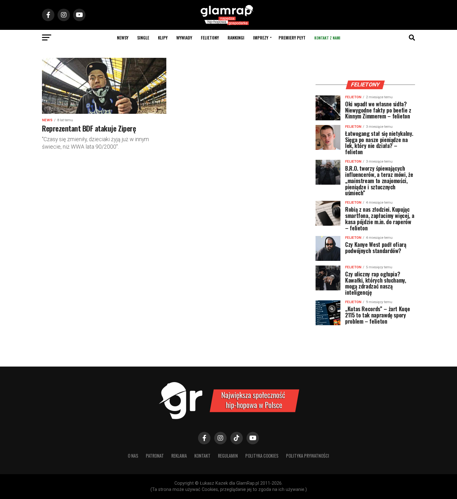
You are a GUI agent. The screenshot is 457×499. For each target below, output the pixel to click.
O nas (133, 455)
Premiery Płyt (292, 37)
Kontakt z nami (327, 37)
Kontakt (202, 455)
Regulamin (228, 455)
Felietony (210, 37)
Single (143, 37)
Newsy (122, 37)
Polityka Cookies (262, 455)
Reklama (179, 455)
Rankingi (236, 37)
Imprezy (260, 37)
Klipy (163, 37)
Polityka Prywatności (307, 455)
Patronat (155, 455)
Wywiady (184, 37)
